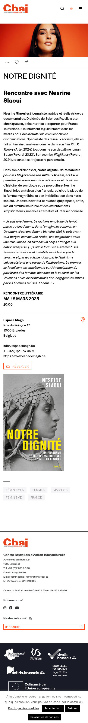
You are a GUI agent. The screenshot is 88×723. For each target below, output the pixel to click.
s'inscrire (13, 627)
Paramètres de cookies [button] (45, 717)
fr (71, 8)
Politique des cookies (23, 708)
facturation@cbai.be (37, 576)
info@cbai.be (19, 572)
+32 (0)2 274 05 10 (21, 350)
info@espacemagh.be (19, 345)
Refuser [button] (73, 708)
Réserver (20, 366)
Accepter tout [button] (53, 708)
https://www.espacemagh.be (24, 356)
